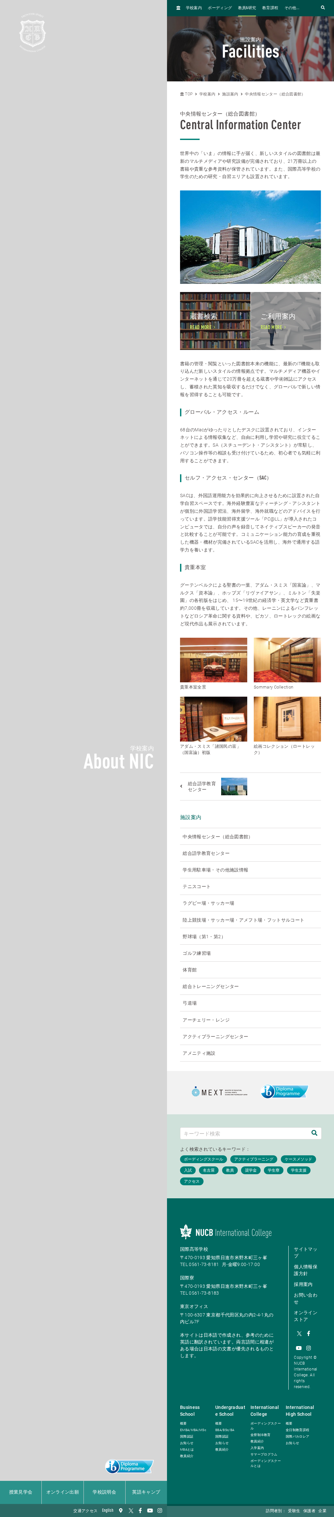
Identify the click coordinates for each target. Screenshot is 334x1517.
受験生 (294, 1511)
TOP (188, 94)
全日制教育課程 (297, 1430)
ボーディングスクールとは (265, 1463)
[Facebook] (140, 1510)
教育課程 (270, 8)
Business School (190, 1411)
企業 (322, 1511)
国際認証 (186, 1436)
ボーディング (220, 8)
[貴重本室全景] (213, 660)
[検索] (314, 1133)
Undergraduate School (230, 1411)
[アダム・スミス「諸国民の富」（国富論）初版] (213, 719)
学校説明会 (104, 1492)
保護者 (309, 1511)
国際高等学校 (194, 1249)
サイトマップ (305, 1252)
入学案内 (257, 1448)
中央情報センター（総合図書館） (275, 94)
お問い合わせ (305, 1298)
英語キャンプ (146, 1492)
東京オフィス (194, 1306)
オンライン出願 (62, 1492)
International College (264, 1411)
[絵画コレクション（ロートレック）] (287, 719)
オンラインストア (305, 1316)
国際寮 (187, 1277)
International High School (300, 1411)
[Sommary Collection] (287, 660)
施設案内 (230, 94)
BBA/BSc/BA (225, 1430)
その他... (292, 8)
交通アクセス (85, 1511)
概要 (183, 1423)
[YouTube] (150, 1510)
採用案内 (303, 1284)
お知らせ (186, 1443)
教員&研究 (247, 8)
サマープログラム (264, 1454)
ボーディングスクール (265, 1426)
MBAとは (187, 1449)
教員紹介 (186, 1456)
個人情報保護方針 (305, 1270)
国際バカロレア (297, 1436)
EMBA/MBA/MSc (193, 1430)
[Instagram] (160, 1510)
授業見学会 (21, 1492)
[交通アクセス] (121, 1510)
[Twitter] (130, 1510)
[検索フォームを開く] (322, 8)
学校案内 (194, 8)
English (108, 1510)
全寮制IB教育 (260, 1435)
